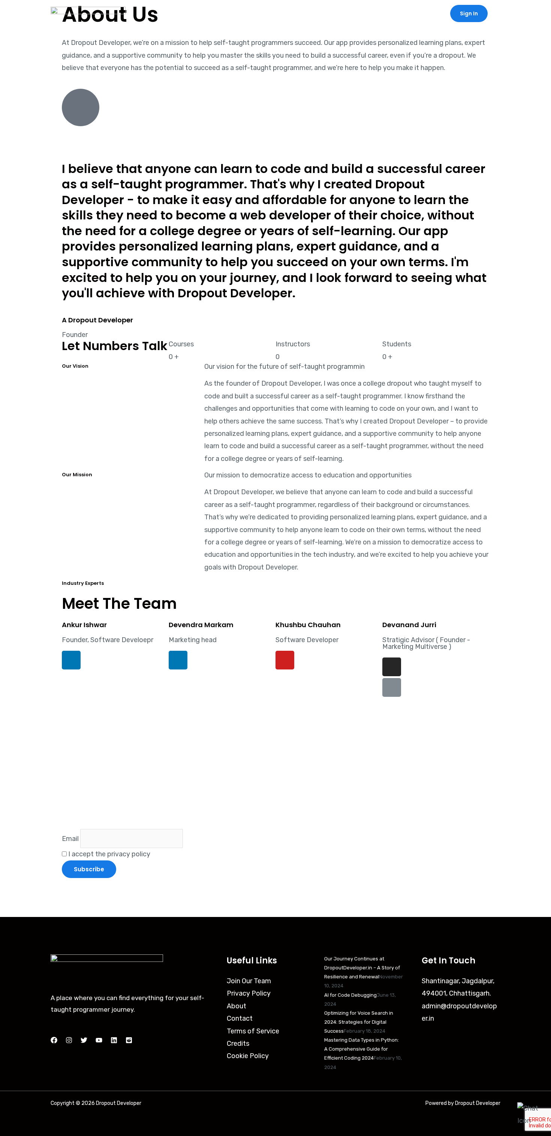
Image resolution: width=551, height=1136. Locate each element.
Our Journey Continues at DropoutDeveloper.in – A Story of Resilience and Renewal (362, 967)
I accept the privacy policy (108, 854)
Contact (390, 13)
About (426, 13)
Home (261, 13)
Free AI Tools (336, 13)
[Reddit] (129, 1040)
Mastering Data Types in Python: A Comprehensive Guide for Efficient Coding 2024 (361, 1049)
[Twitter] (84, 1040)
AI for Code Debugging (350, 995)
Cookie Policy (248, 1056)
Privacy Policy (249, 993)
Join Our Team (249, 981)
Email (70, 838)
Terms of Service (253, 1031)
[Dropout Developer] (88, 13)
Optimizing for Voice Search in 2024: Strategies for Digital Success (358, 1022)
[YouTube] (99, 1040)
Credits (238, 1043)
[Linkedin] (114, 1040)
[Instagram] (69, 1040)
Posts (293, 13)
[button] (469, 13)
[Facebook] (54, 1040)
